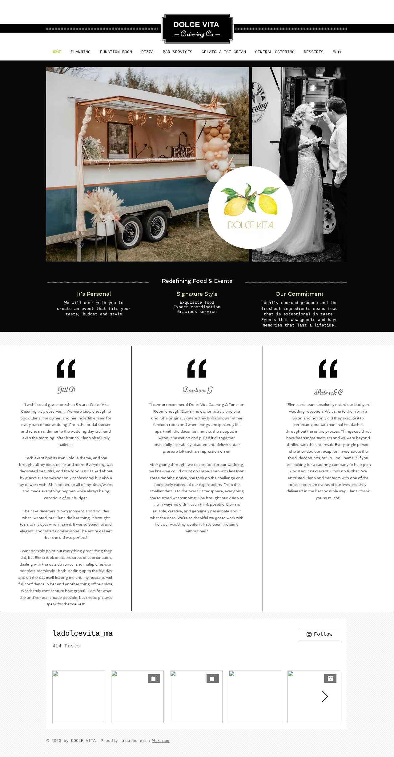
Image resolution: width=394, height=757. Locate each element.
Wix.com (161, 741)
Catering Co (196, 33)
